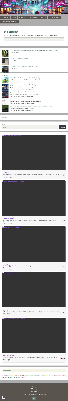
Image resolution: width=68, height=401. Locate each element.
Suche (3, 124)
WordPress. (43, 394)
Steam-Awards (41, 375)
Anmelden (4, 117)
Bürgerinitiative (57, 375)
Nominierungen (31, 375)
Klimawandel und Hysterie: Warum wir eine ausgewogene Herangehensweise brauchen (35, 50)
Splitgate (46, 375)
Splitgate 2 (23, 377)
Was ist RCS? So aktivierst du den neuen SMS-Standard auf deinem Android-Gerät (31, 106)
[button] (3, 397)
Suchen (63, 127)
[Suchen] (62, 39)
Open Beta (36, 375)
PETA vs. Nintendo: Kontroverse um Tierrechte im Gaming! (25, 78)
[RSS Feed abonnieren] (66, 1)
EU (11, 377)
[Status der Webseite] (34, 389)
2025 (23, 375)
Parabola (34, 394)
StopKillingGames (16, 377)
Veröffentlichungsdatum (15, 375)
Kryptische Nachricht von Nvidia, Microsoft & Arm (25, 66)
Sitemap (34, 387)
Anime (65, 375)
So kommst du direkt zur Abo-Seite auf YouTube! (22, 99)
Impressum (34, 391)
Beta (2, 375)
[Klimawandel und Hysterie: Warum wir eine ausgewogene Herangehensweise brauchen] (6, 53)
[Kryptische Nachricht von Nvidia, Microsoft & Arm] (6, 69)
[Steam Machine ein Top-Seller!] (6, 61)
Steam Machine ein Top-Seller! (20, 58)
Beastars (26, 375)
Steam (51, 375)
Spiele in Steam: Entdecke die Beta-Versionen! (22, 92)
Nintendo (62, 375)
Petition (9, 377)
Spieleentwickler (5, 377)
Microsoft (8, 375)
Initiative (5, 375)
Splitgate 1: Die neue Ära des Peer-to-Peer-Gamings (23, 85)
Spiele (21, 375)
